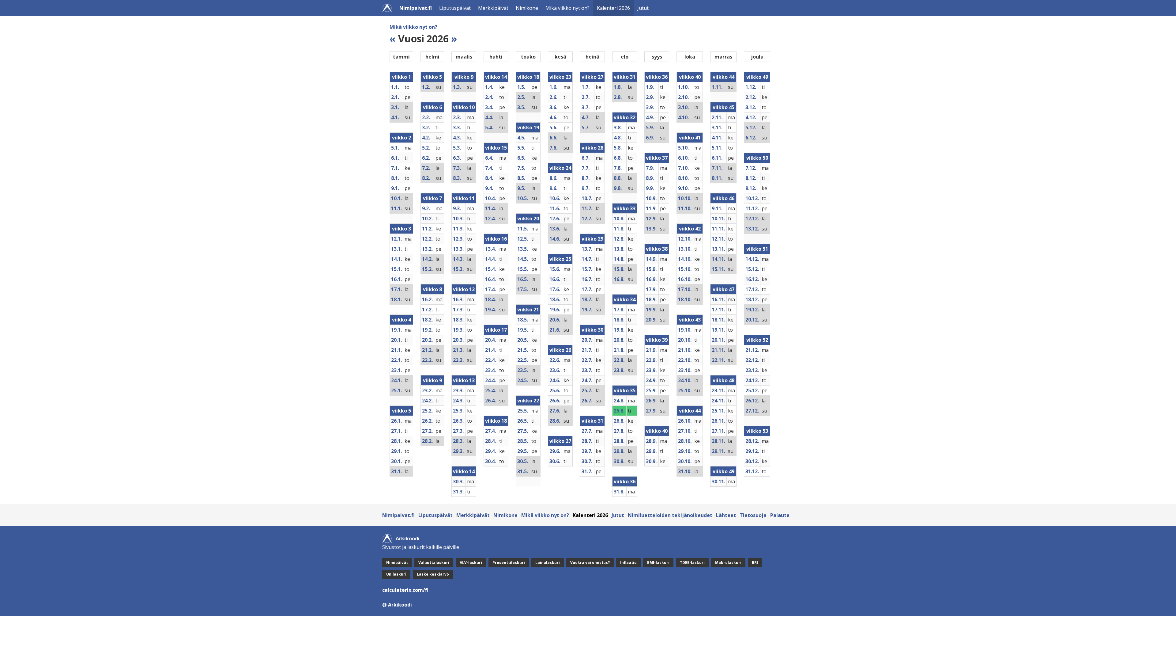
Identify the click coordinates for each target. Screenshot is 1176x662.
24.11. (718, 400)
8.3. (457, 178)
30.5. (522, 461)
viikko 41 (690, 137)
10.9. (651, 198)
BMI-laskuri (658, 562)
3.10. (683, 107)
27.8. (619, 431)
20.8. (619, 340)
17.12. (752, 289)
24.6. (554, 380)
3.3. (457, 127)
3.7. (586, 107)
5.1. (395, 147)
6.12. (750, 137)
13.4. (490, 248)
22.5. (522, 360)
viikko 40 (657, 431)
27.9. (651, 410)
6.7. (586, 157)
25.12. (752, 390)
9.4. (489, 188)
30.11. (718, 481)
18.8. (619, 319)
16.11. (718, 299)
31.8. (619, 491)
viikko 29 (592, 238)
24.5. (522, 380)
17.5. (522, 289)
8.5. (521, 178)
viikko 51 (757, 248)
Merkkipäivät (493, 8)
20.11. (718, 340)
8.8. (618, 178)
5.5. (521, 147)
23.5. (522, 370)
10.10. (685, 198)
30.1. (396, 461)
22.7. (587, 360)
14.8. (619, 259)
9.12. (750, 188)
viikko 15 (496, 147)
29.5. (522, 451)
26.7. (587, 400)
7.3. (457, 168)
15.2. (427, 269)
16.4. (490, 279)
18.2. (427, 319)
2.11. (717, 117)
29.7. (587, 451)
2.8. (618, 97)
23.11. (718, 390)
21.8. (619, 350)
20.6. (554, 319)
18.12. (752, 299)
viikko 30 (592, 329)
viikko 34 (624, 299)
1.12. (750, 87)
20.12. (752, 319)
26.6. (554, 400)
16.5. (522, 279)
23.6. (554, 370)
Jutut (643, 8)
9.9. (650, 188)
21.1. (396, 350)
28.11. (718, 441)
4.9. (650, 117)
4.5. (521, 137)
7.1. (395, 168)
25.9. (651, 390)
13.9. (651, 228)
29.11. (718, 451)
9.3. (457, 208)
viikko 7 (432, 198)
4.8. (618, 137)
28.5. (522, 441)
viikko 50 (757, 157)
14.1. (396, 259)
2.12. (750, 97)
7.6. (553, 147)
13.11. (718, 248)
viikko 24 (560, 168)
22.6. (554, 360)
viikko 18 (496, 420)
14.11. (718, 259)
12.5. (522, 238)
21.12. (752, 350)
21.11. (718, 350)
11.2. (427, 228)
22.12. (752, 360)
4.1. (395, 117)
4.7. (586, 117)
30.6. (554, 461)
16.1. (396, 279)
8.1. (395, 178)
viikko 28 (592, 147)
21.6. (554, 329)
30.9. (651, 461)
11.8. (619, 228)
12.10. (685, 238)
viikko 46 (723, 198)
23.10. (685, 370)
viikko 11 (464, 198)
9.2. (426, 208)
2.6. (553, 97)
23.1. (396, 370)
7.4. (489, 168)
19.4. (490, 309)
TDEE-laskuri (692, 562)
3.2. (426, 127)
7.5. (521, 168)
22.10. (685, 360)
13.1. (396, 248)
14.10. (685, 259)
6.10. (683, 157)
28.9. (651, 441)
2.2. (426, 117)
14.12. (752, 259)
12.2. (427, 238)
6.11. (717, 157)
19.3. (458, 329)
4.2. (426, 137)
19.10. (685, 329)
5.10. (683, 147)
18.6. (554, 299)
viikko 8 (432, 289)
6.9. (650, 137)
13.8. (619, 248)
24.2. (427, 400)
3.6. (553, 107)
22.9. (651, 360)
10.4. (490, 198)
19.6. (554, 309)
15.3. (458, 269)
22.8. (619, 360)
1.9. (650, 87)
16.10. (685, 279)
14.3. (458, 259)
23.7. (587, 370)
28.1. (396, 441)
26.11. (718, 420)
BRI (755, 562)
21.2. (427, 350)
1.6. (553, 87)
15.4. (490, 269)
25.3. (458, 410)
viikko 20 (528, 218)
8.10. (683, 178)
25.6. (554, 390)
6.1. (395, 157)
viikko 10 (464, 107)
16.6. (554, 279)
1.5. (521, 87)
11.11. (718, 228)
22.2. (427, 360)
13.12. (752, 228)
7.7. (586, 168)
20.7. (587, 340)
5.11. (717, 147)
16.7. (587, 279)
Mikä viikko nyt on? (567, 8)
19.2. (427, 329)
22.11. (718, 360)
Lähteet (726, 515)
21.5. (522, 350)
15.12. (752, 269)
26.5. (522, 420)
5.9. (650, 127)
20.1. (396, 340)
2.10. (683, 97)
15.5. (522, 269)
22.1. (396, 360)
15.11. (718, 269)
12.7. (587, 218)
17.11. (718, 309)
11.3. (458, 228)
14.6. (554, 238)
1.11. (717, 87)
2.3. (457, 117)
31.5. (522, 471)
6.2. (426, 157)
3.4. (489, 107)
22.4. (490, 360)
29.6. (554, 451)
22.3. (458, 360)
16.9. (651, 279)
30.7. (587, 461)
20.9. (651, 319)
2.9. (650, 97)
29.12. (752, 451)
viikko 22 (528, 400)
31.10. (685, 471)
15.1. (396, 269)
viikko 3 (401, 228)
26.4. (490, 400)
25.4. (490, 390)
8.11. (717, 178)
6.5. (521, 157)
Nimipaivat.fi (415, 8)
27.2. (427, 431)
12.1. (396, 238)
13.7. (587, 248)
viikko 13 (464, 380)
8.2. (426, 178)
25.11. (718, 410)
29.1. (396, 451)
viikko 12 (464, 289)
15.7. (587, 269)
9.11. (717, 208)
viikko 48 (723, 380)
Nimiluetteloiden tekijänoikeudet (670, 515)
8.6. (553, 178)
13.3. (458, 248)
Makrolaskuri (728, 562)
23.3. (458, 390)
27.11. (718, 431)
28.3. (458, 441)
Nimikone (527, 8)
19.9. (651, 309)
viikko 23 (560, 77)
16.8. (619, 279)
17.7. (587, 289)
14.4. (490, 259)
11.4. (490, 208)
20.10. (685, 340)
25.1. (396, 390)
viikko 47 (723, 289)
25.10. (685, 390)
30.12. (752, 461)
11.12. (752, 208)
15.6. (554, 269)
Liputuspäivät (455, 8)
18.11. (718, 319)
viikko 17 (496, 329)
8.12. (750, 178)
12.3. (458, 238)
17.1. (396, 289)
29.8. (619, 451)
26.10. (685, 420)
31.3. (458, 491)
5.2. (426, 147)
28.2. (427, 441)
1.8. (618, 87)
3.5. (521, 107)
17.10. (685, 289)
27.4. (490, 431)
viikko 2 (401, 137)
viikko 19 (528, 127)
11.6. (554, 208)
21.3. (458, 350)
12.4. (490, 218)
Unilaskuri (396, 574)
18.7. (587, 299)
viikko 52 (757, 340)
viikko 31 (592, 420)
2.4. (489, 97)
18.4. (490, 299)
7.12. (750, 168)
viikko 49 (723, 471)
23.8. (619, 370)
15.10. (685, 269)
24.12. (752, 380)
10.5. (522, 198)
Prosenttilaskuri (508, 562)
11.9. (651, 208)
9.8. (618, 188)
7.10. (683, 168)
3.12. (750, 107)
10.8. (619, 218)
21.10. (685, 350)
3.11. (717, 127)
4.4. (489, 117)
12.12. (752, 218)
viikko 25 (560, 259)
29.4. (490, 451)
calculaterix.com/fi (405, 590)
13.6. (554, 228)
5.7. (586, 127)
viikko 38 (657, 248)
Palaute (780, 515)
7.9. (650, 168)
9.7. (586, 188)
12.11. (718, 238)
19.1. (396, 329)
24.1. (396, 380)
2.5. (521, 97)
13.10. (685, 248)
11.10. (685, 208)
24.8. (619, 400)
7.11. (717, 168)
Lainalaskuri (547, 562)
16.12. (752, 279)
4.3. (457, 137)
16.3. (458, 299)
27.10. (685, 431)
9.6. (553, 188)
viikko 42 (690, 228)
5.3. (457, 147)
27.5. (522, 431)
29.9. (651, 451)
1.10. (683, 87)
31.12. (752, 471)
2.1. (395, 97)
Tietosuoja (753, 515)
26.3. (458, 420)
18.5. (522, 319)
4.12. (750, 117)
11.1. (396, 208)
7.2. (426, 168)
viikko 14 (464, 471)
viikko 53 (757, 431)
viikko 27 (560, 441)
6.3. (457, 157)
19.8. (619, 329)
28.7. (587, 441)
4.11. (717, 137)
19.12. (752, 309)
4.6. (553, 117)
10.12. (752, 198)
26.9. (651, 400)
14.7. (587, 259)
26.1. (396, 420)
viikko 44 (690, 410)
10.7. (587, 198)
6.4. (489, 157)
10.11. (718, 218)
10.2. (427, 218)
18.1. (396, 299)
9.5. (521, 188)
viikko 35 (624, 390)
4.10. (683, 117)
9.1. (395, 188)
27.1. (396, 431)
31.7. (587, 471)
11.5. (522, 228)
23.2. (427, 390)
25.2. (427, 410)
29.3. (458, 451)
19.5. (522, 329)
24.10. (685, 380)
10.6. (554, 198)
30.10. (685, 461)
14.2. (427, 259)
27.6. (554, 410)
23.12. (752, 370)
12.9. (651, 218)
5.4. (489, 127)
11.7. (587, 208)
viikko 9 (432, 380)
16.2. (427, 299)
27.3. (458, 431)
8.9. (650, 178)
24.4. (490, 380)
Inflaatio (628, 562)
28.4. (490, 441)
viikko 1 (401, 77)
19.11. (718, 329)
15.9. (651, 269)
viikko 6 (432, 107)
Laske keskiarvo (433, 574)
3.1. (395, 107)
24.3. (458, 400)
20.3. (458, 340)
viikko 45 (723, 107)
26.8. (619, 420)
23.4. (490, 370)
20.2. (427, 340)
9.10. (683, 188)
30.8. (619, 461)
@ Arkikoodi (397, 604)
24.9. (651, 380)
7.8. (618, 168)
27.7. (587, 431)
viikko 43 (690, 319)
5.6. (553, 127)
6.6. (553, 137)
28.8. (619, 441)
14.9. (651, 259)
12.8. (619, 238)
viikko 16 (496, 238)
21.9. (651, 350)
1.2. (426, 87)
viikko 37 (657, 157)
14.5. (522, 259)
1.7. (586, 87)
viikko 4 (401, 319)
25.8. (619, 410)
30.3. (458, 481)
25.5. (522, 410)
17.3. (458, 309)
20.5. (522, 340)
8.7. (586, 178)
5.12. (750, 127)
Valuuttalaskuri (433, 562)
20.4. (490, 340)
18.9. (651, 299)
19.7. (587, 309)
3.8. (618, 127)
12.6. (554, 218)
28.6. (554, 420)
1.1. (395, 87)
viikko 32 (624, 117)
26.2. (427, 420)
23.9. (651, 370)
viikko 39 (657, 340)
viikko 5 (401, 410)
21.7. (587, 350)
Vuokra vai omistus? (590, 562)
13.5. (522, 248)
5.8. (618, 147)
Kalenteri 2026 (613, 8)
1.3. (457, 87)
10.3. (458, 218)
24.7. (587, 380)
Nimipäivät (397, 562)
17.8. (619, 309)
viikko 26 (560, 350)
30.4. (490, 461)
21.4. (490, 350)
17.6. (554, 289)
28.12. (752, 441)
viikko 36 (624, 481)
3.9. (650, 107)
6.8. (618, 157)
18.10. (685, 299)
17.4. (490, 289)
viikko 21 (528, 309)
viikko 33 (624, 208)
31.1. (396, 471)
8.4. (489, 178)
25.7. (587, 390)
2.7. (586, 97)
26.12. (752, 400)
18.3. (458, 319)
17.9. (651, 289)
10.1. (396, 198)
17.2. (427, 309)
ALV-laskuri (471, 562)
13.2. (427, 248)
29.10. (685, 451)
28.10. (685, 441)
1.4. (489, 87)
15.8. (619, 269)
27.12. (752, 410)
